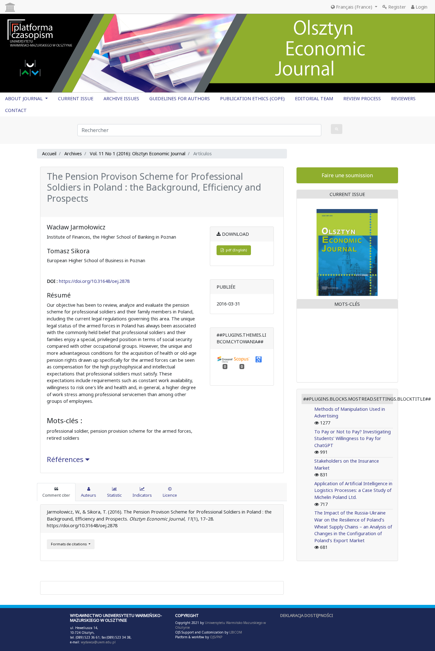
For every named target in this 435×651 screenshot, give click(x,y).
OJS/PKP (215, 637)
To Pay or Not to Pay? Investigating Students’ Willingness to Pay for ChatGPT (352, 438)
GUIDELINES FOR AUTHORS (179, 98)
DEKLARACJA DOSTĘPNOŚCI (306, 615)
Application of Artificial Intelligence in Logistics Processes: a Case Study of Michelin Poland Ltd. (353, 490)
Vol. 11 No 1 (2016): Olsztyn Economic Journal (137, 153)
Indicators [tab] (142, 495)
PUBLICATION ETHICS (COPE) (252, 98)
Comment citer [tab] (56, 495)
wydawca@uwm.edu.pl (98, 642)
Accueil (49, 153)
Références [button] (66, 459)
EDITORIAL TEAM (314, 98)
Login (420, 7)
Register (396, 7)
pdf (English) (235, 250)
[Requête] (336, 129)
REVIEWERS (403, 98)
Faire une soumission (347, 175)
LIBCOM (235, 632)
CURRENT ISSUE (75, 98)
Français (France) (354, 7)
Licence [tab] (170, 495)
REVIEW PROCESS (362, 98)
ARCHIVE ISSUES (121, 98)
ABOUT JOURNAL (24, 98)
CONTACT (16, 110)
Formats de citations (69, 544)
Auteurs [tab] (88, 495)
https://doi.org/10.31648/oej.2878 (94, 281)
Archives (73, 153)
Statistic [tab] (114, 495)
